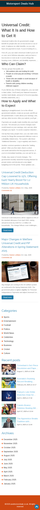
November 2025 (10, 443)
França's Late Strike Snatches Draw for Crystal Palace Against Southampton (27, 393)
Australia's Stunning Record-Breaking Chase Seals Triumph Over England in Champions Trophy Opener (26, 380)
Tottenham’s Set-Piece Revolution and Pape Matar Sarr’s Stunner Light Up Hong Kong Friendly (27, 367)
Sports (6, 317)
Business (8, 345)
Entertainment (10, 321)
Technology (9, 341)
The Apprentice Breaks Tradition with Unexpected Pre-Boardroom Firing (27, 420)
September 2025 (11, 452)
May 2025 (8, 468)
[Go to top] (36, 506)
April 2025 (8, 472)
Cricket (7, 349)
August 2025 (9, 455)
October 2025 (9, 447)
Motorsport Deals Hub (20, 3)
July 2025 (8, 460)
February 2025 (10, 480)
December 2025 (10, 439)
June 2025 (8, 464)
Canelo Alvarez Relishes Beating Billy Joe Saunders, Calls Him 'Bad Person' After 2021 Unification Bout (27, 407)
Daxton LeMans (15, 188)
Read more (7, 230)
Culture (7, 353)
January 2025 (9, 484)
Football (7, 325)
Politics (7, 329)
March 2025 (9, 476)
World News (9, 333)
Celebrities (8, 337)
